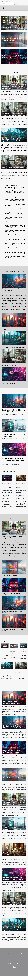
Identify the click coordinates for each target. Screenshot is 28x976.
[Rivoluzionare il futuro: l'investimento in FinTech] (14, 320)
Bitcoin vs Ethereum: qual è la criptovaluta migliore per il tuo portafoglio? (14, 185)
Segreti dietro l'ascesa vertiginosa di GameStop (12, 752)
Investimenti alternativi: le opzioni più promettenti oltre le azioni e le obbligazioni (13, 141)
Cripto (14, 961)
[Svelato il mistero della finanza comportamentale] (14, 567)
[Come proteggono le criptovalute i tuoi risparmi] (14, 425)
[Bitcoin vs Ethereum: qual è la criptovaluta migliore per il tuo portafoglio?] (14, 374)
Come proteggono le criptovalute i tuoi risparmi (13, 828)
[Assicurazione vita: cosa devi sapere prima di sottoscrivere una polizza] (14, 109)
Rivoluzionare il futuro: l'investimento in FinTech (12, 702)
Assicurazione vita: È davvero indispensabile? (13, 87)
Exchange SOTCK (14, 964)
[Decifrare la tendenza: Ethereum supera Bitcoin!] (14, 281)
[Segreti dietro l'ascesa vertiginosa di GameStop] (14, 585)
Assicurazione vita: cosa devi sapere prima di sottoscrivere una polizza (13, 115)
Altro (14, 967)
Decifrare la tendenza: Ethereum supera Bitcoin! (12, 727)
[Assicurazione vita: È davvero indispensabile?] (14, 82)
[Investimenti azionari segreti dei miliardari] (14, 849)
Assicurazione (14, 958)
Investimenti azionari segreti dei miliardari (14, 197)
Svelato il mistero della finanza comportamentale (11, 235)
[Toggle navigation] (3, 8)
